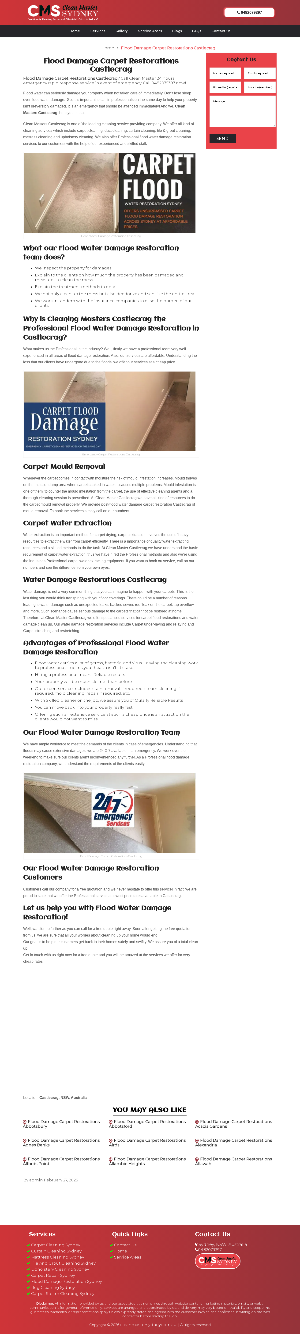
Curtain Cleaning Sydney (56, 1251)
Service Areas (150, 31)
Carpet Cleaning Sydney (55, 1245)
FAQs (196, 31)
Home (75, 31)
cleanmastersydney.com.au (148, 1324)
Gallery (122, 31)
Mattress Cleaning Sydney (57, 1257)
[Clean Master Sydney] (63, 12)
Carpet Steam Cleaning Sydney (62, 1293)
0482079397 (163, 83)
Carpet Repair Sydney (53, 1275)
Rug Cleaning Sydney (53, 1287)
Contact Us (220, 31)
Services (97, 31)
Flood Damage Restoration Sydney (66, 1281)
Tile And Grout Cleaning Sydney (63, 1263)
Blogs (177, 31)
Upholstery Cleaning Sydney (60, 1269)
